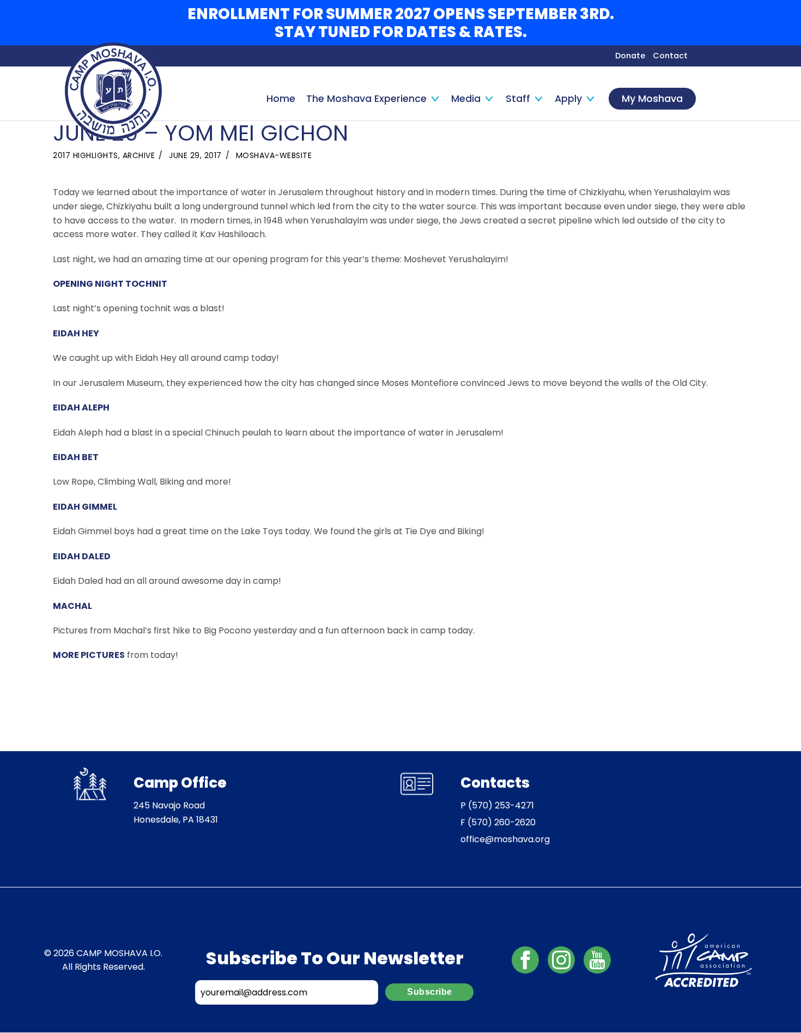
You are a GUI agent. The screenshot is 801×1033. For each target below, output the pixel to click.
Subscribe (429, 991)
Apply (568, 98)
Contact (670, 55)
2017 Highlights (85, 155)
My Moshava (652, 98)
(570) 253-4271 (501, 805)
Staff (518, 98)
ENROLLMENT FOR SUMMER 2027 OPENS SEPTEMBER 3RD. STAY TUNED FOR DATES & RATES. (400, 23)
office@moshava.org (505, 839)
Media (466, 98)
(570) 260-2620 (502, 822)
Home (280, 98)
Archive (139, 155)
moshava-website (274, 155)
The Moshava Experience (366, 98)
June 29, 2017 (195, 155)
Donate (630, 55)
